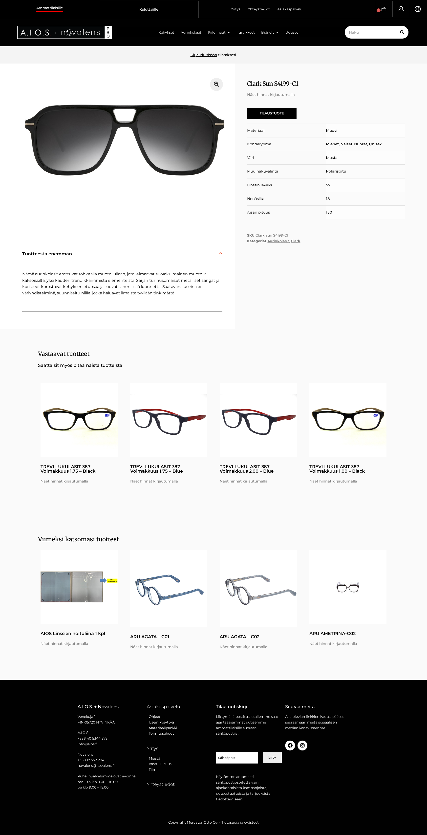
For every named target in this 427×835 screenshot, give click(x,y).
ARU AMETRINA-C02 (332, 633)
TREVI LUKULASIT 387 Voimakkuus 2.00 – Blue (247, 469)
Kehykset (166, 32)
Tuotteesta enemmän (47, 254)
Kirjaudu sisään (204, 55)
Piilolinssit (217, 32)
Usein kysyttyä (160, 722)
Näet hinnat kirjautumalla (271, 94)
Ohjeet (153, 716)
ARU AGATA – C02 (239, 636)
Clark (295, 241)
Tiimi (153, 769)
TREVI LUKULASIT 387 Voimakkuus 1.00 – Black (337, 469)
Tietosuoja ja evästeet (240, 822)
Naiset (346, 144)
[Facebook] (290, 745)
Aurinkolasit (191, 32)
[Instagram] (302, 745)
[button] (216, 84)
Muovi (331, 130)
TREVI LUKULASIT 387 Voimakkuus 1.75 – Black (68, 469)
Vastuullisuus (159, 764)
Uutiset (291, 32)
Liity (272, 757)
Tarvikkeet (246, 32)
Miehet (332, 144)
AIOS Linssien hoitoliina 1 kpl (73, 633)
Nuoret (360, 144)
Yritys (235, 9)
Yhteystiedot (259, 9)
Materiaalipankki (162, 728)
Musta (332, 157)
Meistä (153, 758)
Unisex (375, 144)
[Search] (402, 32)
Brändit (267, 32)
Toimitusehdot (160, 733)
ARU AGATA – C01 (149, 636)
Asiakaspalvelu (289, 9)
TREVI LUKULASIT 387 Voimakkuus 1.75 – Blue (156, 469)
